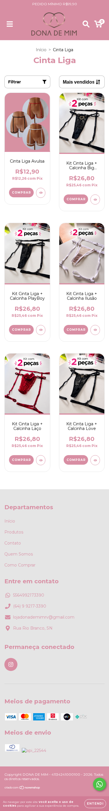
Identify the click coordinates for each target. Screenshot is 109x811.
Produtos (13, 532)
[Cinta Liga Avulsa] (41, 193)
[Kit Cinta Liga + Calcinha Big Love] (95, 199)
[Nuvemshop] (22, 788)
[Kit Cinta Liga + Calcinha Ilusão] (95, 330)
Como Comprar (19, 565)
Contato (12, 543)
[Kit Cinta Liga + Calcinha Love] (95, 460)
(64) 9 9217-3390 (29, 606)
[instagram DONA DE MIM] (10, 664)
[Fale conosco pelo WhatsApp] (99, 784)
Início (41, 49)
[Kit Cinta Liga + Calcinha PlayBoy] (41, 330)
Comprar (21, 192)
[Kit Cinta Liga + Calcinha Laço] (41, 460)
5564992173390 (28, 595)
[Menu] (9, 24)
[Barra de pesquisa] (86, 24)
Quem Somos (18, 554)
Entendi (95, 804)
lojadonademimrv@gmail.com (43, 617)
